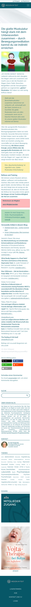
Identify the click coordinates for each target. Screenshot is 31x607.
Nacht (13, 472)
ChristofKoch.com (7, 317)
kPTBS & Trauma (25, 467)
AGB (15, 593)
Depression (26, 462)
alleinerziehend (9, 457)
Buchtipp (19, 462)
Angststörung (25, 457)
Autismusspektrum (18, 459)
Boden (15, 462)
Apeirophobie (4, 459)
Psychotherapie (6, 477)
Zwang (19, 484)
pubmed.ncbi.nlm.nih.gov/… (20, 298)
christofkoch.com (7, 339)
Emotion (11, 464)
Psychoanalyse (23, 472)
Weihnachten (4, 484)
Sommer (4, 479)
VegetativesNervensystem (9, 482)
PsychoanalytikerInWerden (10, 474)
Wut (13, 484)
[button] (7, 360)
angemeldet (12, 378)
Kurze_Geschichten (8, 469)
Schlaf (22, 477)
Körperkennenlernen (24, 469)
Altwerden (17, 457)
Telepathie (20, 479)
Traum (28, 479)
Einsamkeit (4, 464)
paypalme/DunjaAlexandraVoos (20, 433)
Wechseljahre (26, 482)
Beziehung (10, 462)
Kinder (16, 467)
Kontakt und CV (15, 597)
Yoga (16, 484)
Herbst (23, 464)
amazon (15, 571)
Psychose (27, 474)
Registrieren (26, 1)
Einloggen (17, 1)
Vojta (20, 482)
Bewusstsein (3, 462)
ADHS (2, 456)
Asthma (10, 459)
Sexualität (27, 477)
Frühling (18, 464)
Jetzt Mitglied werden (10, 204)
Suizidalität (12, 479)
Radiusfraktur (16, 477)
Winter (10, 484)
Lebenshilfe (6, 472)
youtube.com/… (20, 268)
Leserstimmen (15, 589)
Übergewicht (24, 484)
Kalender (10, 467)
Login (15, 601)
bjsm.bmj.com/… (6, 313)
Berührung (27, 459)
